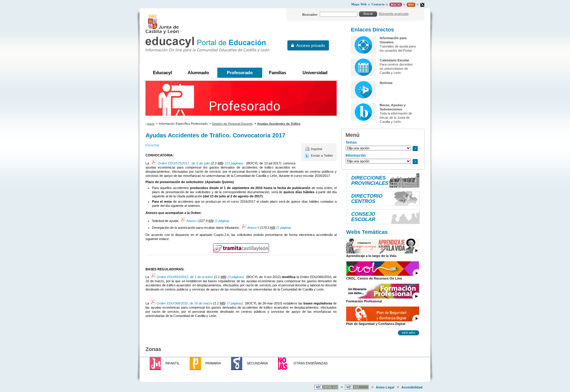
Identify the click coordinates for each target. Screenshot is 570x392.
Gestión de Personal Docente (232, 123)
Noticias (386, 83)
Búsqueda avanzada (393, 13)
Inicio (150, 123)
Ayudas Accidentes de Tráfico (278, 123)
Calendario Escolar (394, 60)
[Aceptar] (368, 14)
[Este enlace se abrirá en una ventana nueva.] (422, 5)
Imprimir (316, 149)
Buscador (309, 14)
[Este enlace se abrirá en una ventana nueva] (241, 248)
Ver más (408, 332)
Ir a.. (415, 148)
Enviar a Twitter (322, 155)
